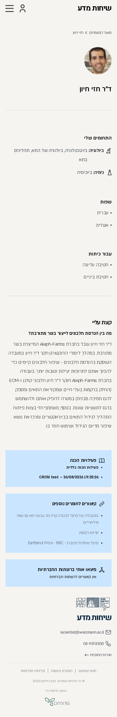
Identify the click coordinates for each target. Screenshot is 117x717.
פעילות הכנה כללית (82, 467)
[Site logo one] (93, 604)
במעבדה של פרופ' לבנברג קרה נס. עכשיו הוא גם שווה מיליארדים (57, 519)
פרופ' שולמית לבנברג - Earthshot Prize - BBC (63, 543)
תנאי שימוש (87, 670)
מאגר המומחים (100, 32)
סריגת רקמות (88, 532)
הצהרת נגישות (61, 670)
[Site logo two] (94, 617)
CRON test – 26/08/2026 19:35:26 (68, 477)
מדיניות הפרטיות (33, 670)
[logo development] (57, 702)
